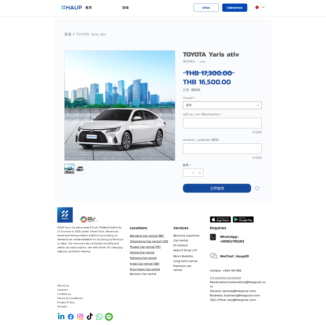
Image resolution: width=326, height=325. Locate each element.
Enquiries (218, 228)
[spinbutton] (193, 172)
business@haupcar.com (242, 295)
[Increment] (200, 172)
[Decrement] (186, 172)
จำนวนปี (189, 98)
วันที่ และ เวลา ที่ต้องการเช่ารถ (202, 114)
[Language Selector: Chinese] (259, 7)
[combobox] (222, 105)
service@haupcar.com (239, 291)
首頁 (67, 34)
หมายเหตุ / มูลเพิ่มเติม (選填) (201, 140)
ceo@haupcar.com (241, 300)
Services (181, 228)
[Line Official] (109, 317)
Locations (138, 228)
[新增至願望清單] (257, 188)
